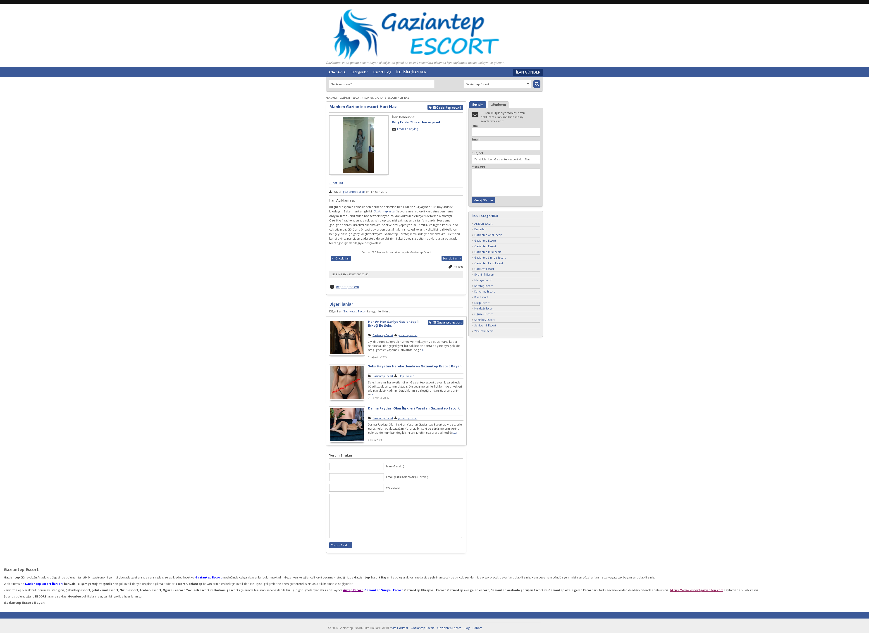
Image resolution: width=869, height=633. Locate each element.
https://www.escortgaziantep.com (696, 590)
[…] (424, 350)
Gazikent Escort (484, 269)
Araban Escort (483, 224)
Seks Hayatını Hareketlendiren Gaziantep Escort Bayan (414, 366)
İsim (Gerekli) (395, 466)
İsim (475, 126)
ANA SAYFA (337, 72)
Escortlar (480, 229)
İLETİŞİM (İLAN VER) (411, 72)
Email (476, 139)
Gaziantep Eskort (485, 246)
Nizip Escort (481, 303)
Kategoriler (359, 72)
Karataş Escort (483, 286)
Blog (467, 628)
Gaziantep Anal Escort (488, 235)
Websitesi (393, 487)
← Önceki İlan (340, 258)
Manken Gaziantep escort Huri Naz (363, 106)
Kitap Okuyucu (406, 376)
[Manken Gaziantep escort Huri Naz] (359, 145)
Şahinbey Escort (484, 320)
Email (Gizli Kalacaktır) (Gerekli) (407, 477)
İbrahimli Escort (484, 275)
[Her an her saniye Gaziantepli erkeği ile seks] (347, 355)
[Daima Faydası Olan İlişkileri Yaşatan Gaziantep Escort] (347, 442)
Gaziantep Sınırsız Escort (490, 258)
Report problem (347, 287)
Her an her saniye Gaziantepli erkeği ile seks (393, 323)
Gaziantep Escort (350, 97)
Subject (477, 153)
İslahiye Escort (483, 280)
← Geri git (336, 183)
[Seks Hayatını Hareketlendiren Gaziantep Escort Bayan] (347, 399)
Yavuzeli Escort (483, 331)
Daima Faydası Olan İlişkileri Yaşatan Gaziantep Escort (414, 408)
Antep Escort (353, 590)
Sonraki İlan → (452, 258)
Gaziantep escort (385, 211)
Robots (477, 628)
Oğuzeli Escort (483, 314)
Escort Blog (382, 72)
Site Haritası (399, 628)
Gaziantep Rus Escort (487, 252)
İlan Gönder (528, 72)
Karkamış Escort (484, 292)
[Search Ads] (536, 84)
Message (478, 166)
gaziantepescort (354, 192)
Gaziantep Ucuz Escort (488, 263)
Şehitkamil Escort (485, 326)
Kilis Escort (481, 297)
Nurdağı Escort (483, 309)
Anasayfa (331, 97)
